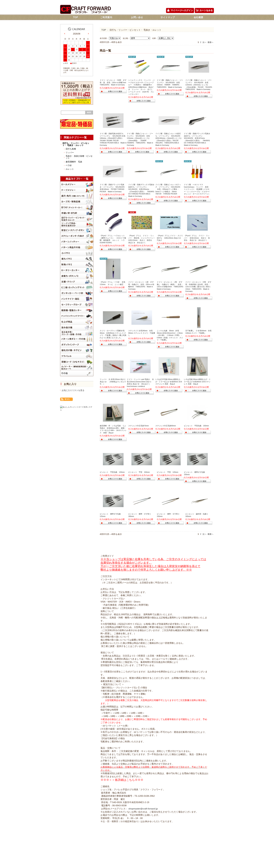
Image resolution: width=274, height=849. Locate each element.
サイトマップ (168, 17)
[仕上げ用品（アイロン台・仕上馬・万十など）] (76, 322)
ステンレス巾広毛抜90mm (165, 426)
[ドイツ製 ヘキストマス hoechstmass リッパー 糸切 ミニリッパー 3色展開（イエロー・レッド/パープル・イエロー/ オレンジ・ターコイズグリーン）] (197, 180)
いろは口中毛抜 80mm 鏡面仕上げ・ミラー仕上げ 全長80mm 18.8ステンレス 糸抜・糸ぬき (168, 381)
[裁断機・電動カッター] (76, 310)
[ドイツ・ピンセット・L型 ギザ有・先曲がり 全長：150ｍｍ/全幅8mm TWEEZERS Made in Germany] (141, 274)
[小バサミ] (76, 253)
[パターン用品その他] (76, 247)
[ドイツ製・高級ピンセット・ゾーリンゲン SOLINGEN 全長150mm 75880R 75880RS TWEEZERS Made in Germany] (170, 69)
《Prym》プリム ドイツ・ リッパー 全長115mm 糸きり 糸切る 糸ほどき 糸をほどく (197, 238)
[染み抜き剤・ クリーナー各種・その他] (76, 333)
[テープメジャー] (76, 190)
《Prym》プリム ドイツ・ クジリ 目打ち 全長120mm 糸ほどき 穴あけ (171, 238)
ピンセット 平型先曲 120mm (112, 472)
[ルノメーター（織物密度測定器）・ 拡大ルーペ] (76, 367)
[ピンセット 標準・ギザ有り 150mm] (170, 506)
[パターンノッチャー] (76, 241)
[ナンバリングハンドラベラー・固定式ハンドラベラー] (76, 316)
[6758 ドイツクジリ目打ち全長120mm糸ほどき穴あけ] (170, 228)
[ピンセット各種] (113, 464)
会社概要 (198, 17)
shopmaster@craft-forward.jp (143, 809)
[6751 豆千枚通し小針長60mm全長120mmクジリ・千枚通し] (198, 326)
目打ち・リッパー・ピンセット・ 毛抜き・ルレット (75, 144)
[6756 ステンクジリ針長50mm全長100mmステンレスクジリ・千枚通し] (141, 323)
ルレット (70, 169)
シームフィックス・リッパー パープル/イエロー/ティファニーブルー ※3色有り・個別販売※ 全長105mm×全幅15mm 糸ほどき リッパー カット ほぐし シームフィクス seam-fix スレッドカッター (141, 87)
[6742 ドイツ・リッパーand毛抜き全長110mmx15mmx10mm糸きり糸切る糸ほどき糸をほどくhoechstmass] (140, 371)
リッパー (70, 152)
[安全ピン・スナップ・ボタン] (76, 230)
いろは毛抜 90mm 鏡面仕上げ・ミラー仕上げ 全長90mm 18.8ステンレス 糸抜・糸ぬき (197, 381)
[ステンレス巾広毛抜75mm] (141, 417)
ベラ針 (69, 165)
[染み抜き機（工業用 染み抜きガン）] (76, 327)
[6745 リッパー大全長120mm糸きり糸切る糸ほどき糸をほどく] (113, 370)
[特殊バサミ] (76, 264)
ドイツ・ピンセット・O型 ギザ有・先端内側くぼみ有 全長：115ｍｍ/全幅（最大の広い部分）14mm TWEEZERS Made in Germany (198, 286)
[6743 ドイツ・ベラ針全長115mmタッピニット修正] (113, 278)
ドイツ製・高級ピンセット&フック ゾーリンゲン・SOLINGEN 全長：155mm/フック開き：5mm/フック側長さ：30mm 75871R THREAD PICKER (168, 189)
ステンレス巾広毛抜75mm (138, 426)
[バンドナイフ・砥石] (76, 299)
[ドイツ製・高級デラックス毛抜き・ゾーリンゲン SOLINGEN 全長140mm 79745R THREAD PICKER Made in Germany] (113, 176)
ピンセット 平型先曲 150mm (196, 426)
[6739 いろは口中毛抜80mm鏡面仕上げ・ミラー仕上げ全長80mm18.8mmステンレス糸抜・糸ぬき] (168, 374)
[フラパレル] (76, 356)
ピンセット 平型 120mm (167, 472)
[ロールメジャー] (76, 184)
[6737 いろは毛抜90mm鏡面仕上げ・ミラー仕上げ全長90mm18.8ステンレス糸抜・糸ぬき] (197, 374)
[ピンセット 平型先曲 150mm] (197, 419)
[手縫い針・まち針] (76, 213)
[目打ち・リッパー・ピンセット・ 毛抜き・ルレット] (76, 219)
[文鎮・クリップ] (76, 282)
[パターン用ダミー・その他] (76, 339)
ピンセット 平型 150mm (139, 472)
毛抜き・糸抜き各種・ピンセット (79, 157)
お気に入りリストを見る (73, 390)
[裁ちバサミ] (76, 259)
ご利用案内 (106, 17)
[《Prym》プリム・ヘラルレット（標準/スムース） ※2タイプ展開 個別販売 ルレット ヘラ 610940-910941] (113, 231)
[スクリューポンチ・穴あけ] (76, 236)
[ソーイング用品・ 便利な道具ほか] (76, 224)
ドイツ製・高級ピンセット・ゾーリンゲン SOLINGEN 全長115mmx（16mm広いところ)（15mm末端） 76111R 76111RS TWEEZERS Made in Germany (199, 84)
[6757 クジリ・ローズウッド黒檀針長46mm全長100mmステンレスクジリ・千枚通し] (113, 322)
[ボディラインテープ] (76, 344)
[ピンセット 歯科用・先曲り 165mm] (198, 504)
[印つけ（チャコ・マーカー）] (76, 207)
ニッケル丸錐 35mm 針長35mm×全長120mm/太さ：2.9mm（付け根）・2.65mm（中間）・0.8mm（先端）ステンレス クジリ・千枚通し (170, 335)
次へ (204, 42)
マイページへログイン (182, 10)
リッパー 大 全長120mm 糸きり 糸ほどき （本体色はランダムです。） (113, 381)
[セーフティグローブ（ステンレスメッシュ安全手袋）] (76, 304)
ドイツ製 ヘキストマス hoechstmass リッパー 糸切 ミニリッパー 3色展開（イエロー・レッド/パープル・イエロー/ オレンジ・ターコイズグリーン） (197, 189)
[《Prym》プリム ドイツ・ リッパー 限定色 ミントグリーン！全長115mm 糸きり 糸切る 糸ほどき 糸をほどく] (141, 228)
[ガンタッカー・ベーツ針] (76, 293)
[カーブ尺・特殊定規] (76, 201)
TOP (75, 17)
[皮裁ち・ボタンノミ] (76, 276)
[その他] (76, 373)
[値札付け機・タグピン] (76, 350)
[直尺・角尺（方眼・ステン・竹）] (76, 196)
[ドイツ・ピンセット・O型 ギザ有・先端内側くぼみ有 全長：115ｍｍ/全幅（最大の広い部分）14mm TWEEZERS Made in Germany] (198, 274)
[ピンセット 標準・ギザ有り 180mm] (141, 505)
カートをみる (206, 10)
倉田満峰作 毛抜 (74, 162)
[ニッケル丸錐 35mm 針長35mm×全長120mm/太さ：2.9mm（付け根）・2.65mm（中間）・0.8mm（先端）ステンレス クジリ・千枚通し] (170, 322)
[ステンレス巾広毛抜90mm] (168, 417)
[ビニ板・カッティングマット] (76, 287)
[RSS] (66, 399)
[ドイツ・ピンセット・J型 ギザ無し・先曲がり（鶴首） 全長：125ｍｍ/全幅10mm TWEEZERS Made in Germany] (170, 275)
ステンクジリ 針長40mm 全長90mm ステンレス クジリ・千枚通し (141, 333)
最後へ (210, 42)
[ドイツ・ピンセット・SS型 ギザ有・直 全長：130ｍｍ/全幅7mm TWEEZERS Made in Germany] (113, 72)
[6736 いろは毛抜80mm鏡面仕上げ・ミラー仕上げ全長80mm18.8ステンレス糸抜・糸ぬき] (113, 420)
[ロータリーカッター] (76, 270)
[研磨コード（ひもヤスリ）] (76, 362)
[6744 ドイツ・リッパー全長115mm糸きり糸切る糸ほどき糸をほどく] (197, 229)
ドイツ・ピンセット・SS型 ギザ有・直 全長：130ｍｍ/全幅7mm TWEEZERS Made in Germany (114, 82)
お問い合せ (137, 17)
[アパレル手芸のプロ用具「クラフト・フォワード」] (85, 13)
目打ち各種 (71, 149)
